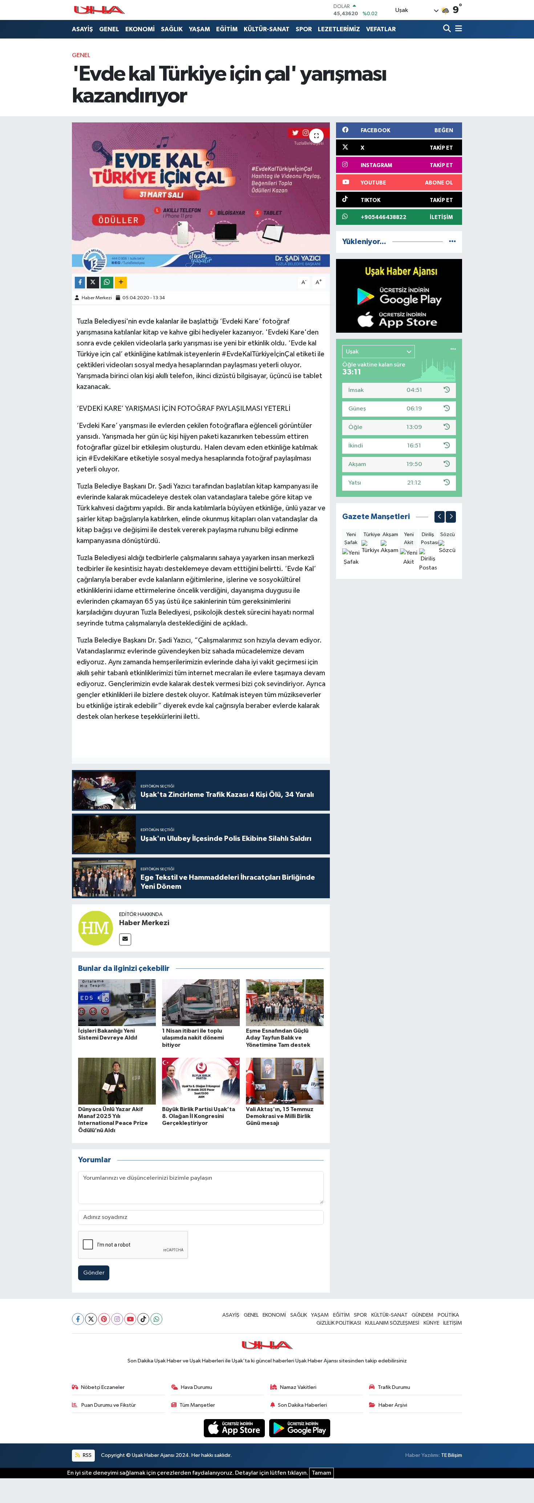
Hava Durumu (196, 1387)
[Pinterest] (104, 1319)
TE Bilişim (451, 1455)
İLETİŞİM (452, 1323)
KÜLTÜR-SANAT (267, 29)
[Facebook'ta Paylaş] (80, 283)
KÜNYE (431, 1323)
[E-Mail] (125, 939)
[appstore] (235, 1428)
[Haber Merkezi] (95, 928)
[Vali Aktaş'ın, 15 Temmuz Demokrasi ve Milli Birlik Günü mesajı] (285, 1081)
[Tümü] (452, 242)
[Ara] (447, 29)
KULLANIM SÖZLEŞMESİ (392, 1323)
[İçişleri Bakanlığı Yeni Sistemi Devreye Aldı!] (117, 1003)
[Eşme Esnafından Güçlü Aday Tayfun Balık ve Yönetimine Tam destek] (285, 1003)
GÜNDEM (422, 1315)
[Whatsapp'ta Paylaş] (107, 283)
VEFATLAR (381, 29)
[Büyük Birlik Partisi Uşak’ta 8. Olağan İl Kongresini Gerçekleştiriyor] (201, 1081)
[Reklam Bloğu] (399, 296)
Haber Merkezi (97, 298)
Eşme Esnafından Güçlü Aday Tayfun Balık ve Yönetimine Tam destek (278, 1038)
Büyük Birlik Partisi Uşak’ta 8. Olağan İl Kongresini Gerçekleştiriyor (198, 1116)
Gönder (94, 1273)
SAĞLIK (172, 29)
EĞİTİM (227, 29)
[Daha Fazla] (121, 283)
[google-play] (300, 1428)
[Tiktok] (143, 1319)
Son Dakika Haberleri (302, 1405)
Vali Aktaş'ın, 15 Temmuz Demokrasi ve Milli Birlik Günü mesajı (279, 1116)
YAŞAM (199, 29)
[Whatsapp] (156, 1319)
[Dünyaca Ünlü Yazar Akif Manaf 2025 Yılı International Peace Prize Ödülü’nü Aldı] (117, 1081)
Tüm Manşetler (197, 1405)
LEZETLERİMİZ (339, 29)
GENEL (109, 29)
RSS (87, 1455)
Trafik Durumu (394, 1387)
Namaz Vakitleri (298, 1387)
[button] (439, 517)
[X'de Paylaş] (93, 283)
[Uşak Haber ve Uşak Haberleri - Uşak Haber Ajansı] (99, 10)
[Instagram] (117, 1319)
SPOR (304, 29)
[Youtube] (130, 1319)
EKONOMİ (140, 29)
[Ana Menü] (457, 29)
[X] (91, 1319)
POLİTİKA (448, 1315)
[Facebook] (78, 1319)
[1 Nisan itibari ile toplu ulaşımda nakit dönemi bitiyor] (201, 1003)
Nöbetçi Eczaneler (103, 1387)
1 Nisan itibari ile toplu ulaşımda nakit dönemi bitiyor (193, 1038)
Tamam (321, 1473)
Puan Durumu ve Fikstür (108, 1405)
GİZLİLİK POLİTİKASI (338, 1323)
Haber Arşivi (393, 1405)
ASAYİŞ (82, 29)
